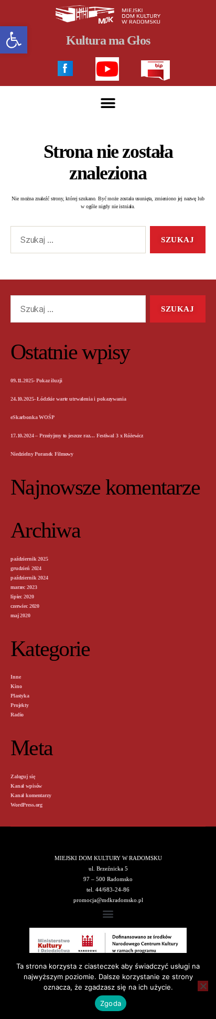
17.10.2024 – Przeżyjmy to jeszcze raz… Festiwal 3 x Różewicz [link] (76, 435)
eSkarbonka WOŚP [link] (32, 417)
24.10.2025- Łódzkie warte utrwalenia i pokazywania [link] (68, 399)
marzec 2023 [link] (23, 587)
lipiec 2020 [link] (22, 596)
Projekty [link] (19, 705)
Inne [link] (15, 677)
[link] (13, 39)
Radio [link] (17, 714)
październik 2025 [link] (29, 559)
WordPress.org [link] (26, 805)
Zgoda (110, 1003)
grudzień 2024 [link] (25, 568)
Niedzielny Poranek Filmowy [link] (41, 454)
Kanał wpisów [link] (26, 786)
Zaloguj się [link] (22, 776)
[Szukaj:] (76, 242)
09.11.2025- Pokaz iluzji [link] (36, 380)
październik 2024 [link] (29, 578)
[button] (108, 103)
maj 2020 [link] (20, 615)
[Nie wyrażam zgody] (203, 986)
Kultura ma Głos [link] (107, 40)
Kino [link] (15, 686)
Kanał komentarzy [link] (30, 795)
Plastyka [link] (19, 696)
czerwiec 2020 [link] (24, 606)
